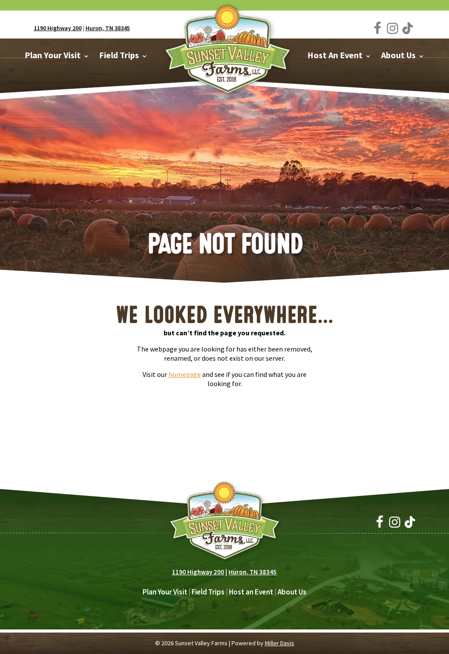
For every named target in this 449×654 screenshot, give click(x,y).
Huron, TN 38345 (108, 28)
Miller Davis (279, 643)
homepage (184, 374)
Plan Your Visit (165, 592)
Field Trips (208, 592)
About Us (292, 592)
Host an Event (251, 592)
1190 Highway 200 (58, 28)
